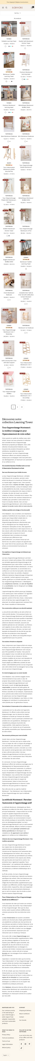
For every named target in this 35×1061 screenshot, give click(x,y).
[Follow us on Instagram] (25, 1044)
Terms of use (6, 1041)
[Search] (6, 7)
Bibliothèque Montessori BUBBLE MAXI (26, 106)
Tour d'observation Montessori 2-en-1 (26, 364)
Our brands (22, 1020)
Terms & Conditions (8, 1038)
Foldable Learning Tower (9, 41)
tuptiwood (26, 39)
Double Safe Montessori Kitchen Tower (26, 42)
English (5, 1055)
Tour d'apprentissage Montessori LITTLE (26, 229)
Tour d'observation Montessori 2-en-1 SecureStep (26, 396)
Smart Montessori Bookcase (9, 294)
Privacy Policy (6, 1034)
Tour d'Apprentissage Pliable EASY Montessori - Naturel (9, 200)
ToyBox (9, 39)
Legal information (7, 1044)
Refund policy (6, 1047)
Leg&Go (9, 70)
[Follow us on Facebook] (21, 1044)
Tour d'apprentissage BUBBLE (9, 392)
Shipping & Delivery (25, 1010)
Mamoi (9, 163)
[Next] (22, 407)
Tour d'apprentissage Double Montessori (26, 166)
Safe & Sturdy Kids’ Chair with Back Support (9, 361)
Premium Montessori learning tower (26, 73)
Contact (21, 1017)
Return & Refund (24, 1014)
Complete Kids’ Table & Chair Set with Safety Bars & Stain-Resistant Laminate (26, 296)
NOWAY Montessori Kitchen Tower (9, 229)
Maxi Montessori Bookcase (9, 136)
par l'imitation (27, 591)
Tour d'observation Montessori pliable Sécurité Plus (9, 169)
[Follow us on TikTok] (21, 1048)
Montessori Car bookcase (26, 328)
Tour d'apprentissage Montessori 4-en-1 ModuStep (9, 332)
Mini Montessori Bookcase (26, 136)
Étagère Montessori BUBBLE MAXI (9, 260)
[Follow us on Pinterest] (29, 1044)
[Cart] (32, 7)
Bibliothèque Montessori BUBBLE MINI (26, 199)
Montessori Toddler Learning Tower (9, 75)
